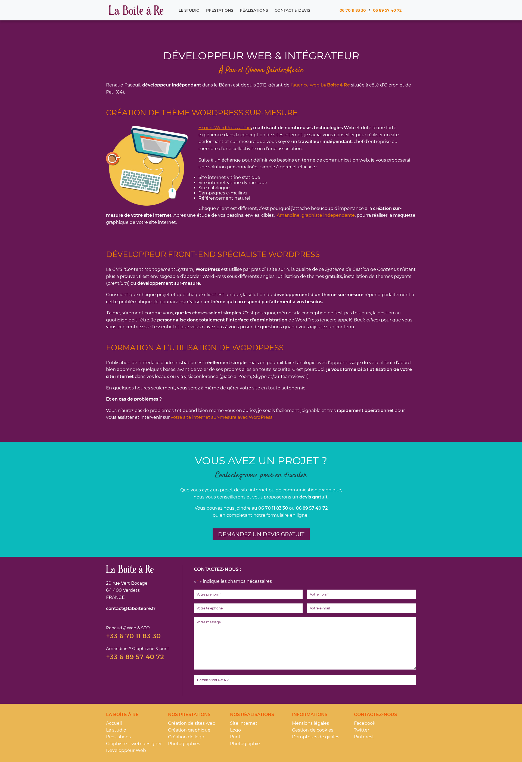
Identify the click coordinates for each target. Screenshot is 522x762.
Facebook (364, 723)
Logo (235, 730)
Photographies (184, 743)
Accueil (114, 723)
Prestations (219, 10)
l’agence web (320, 85)
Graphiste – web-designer (134, 743)
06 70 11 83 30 (353, 10)
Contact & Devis (292, 10)
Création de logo (186, 736)
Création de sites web (191, 723)
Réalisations (254, 10)
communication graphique (311, 489)
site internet (254, 489)
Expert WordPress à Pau (224, 127)
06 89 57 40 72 (387, 10)
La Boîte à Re (136, 10)
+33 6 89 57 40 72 (135, 657)
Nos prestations (189, 714)
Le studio (189, 10)
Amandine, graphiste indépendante (316, 215)
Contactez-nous (375, 714)
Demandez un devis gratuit (261, 534)
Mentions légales (310, 723)
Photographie (245, 743)
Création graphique (189, 730)
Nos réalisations (252, 714)
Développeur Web (126, 750)
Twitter (361, 730)
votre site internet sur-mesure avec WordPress (221, 417)
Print (235, 736)
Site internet (243, 723)
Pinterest (364, 736)
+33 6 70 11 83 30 (133, 636)
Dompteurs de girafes (315, 736)
